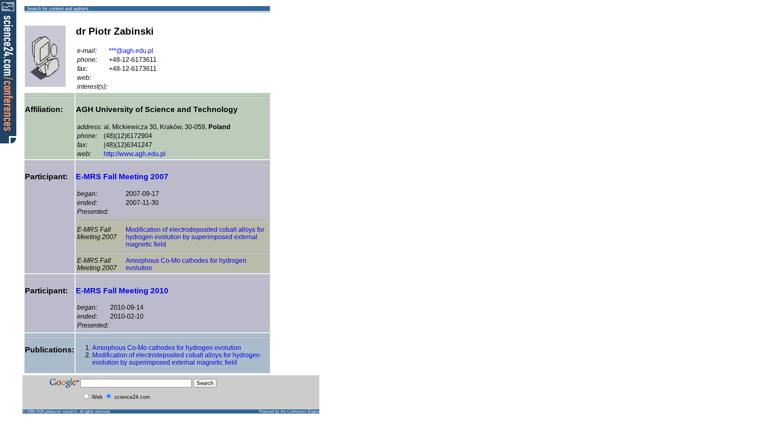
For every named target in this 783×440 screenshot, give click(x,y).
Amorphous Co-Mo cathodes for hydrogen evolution (166, 347)
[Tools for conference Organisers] (8, 71)
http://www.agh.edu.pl (135, 153)
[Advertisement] (299, 38)
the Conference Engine (300, 411)
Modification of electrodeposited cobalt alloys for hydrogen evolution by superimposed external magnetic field (195, 237)
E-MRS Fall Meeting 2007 (122, 176)
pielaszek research (61, 411)
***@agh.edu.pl (131, 50)
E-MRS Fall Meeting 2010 (122, 290)
